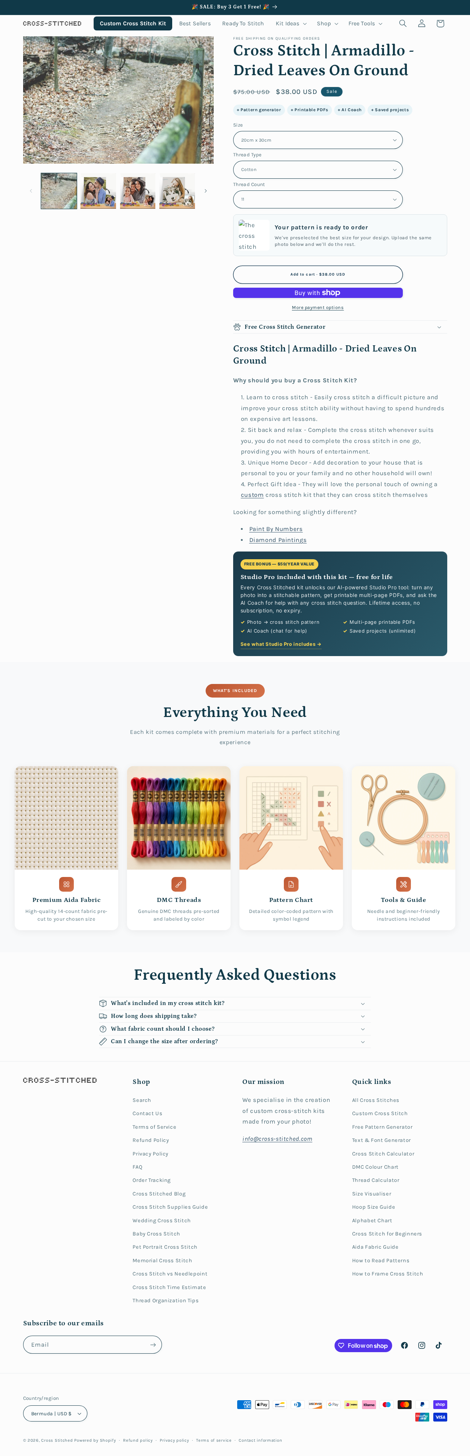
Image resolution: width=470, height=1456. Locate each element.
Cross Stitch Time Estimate (169, 1287)
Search (142, 1100)
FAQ (137, 1167)
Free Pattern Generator (382, 1127)
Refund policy (138, 1440)
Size (238, 125)
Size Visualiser (371, 1194)
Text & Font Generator (381, 1140)
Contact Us (147, 1113)
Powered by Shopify (95, 1440)
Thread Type (247, 154)
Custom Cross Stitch (380, 1113)
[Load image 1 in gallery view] (59, 191)
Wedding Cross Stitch (162, 1220)
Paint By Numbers (276, 528)
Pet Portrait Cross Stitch (165, 1247)
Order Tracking (152, 1180)
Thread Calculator (376, 1180)
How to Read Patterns (381, 1260)
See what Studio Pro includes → (281, 644)
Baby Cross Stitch (156, 1234)
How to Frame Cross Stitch (387, 1274)
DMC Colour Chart (375, 1167)
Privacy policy (174, 1440)
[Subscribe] (152, 1345)
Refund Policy (151, 1140)
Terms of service (214, 1440)
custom (252, 494)
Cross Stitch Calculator (383, 1154)
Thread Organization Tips (166, 1300)
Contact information (260, 1440)
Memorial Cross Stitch (162, 1260)
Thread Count (249, 184)
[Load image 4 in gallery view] (177, 191)
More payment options (318, 307)
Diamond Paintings (278, 539)
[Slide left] (31, 191)
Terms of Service (154, 1127)
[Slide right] (206, 191)
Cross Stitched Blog (159, 1194)
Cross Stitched (57, 1440)
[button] (290, 23)
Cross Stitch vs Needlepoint (170, 1274)
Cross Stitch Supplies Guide (170, 1207)
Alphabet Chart (372, 1220)
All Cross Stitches (376, 1100)
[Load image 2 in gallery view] (98, 191)
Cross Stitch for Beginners (387, 1234)
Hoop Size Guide (373, 1207)
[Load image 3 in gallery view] (138, 191)
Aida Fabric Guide (375, 1247)
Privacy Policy (151, 1154)
